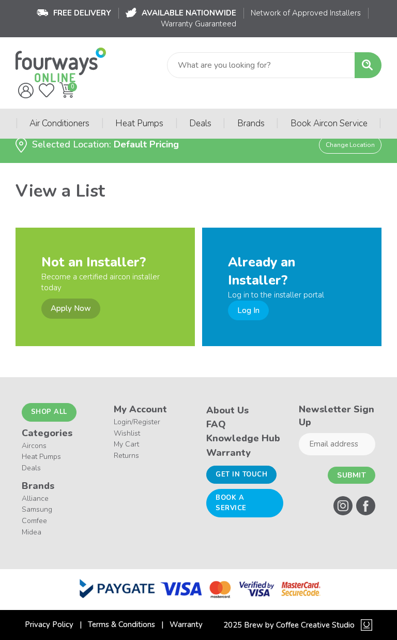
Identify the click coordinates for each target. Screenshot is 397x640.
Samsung (37, 509)
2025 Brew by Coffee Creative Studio (289, 625)
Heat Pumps (139, 123)
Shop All (49, 411)
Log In (248, 310)
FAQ (216, 424)
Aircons (34, 446)
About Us (227, 410)
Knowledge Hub (243, 438)
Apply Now (71, 308)
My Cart (126, 444)
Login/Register (137, 422)
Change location (350, 145)
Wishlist (127, 433)
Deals (200, 123)
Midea (31, 532)
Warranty (228, 452)
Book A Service (231, 503)
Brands (251, 123)
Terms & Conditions (121, 624)
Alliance (35, 498)
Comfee (34, 521)
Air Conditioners (59, 123)
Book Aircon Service (329, 123)
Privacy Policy (49, 624)
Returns (126, 455)
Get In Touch (241, 474)
